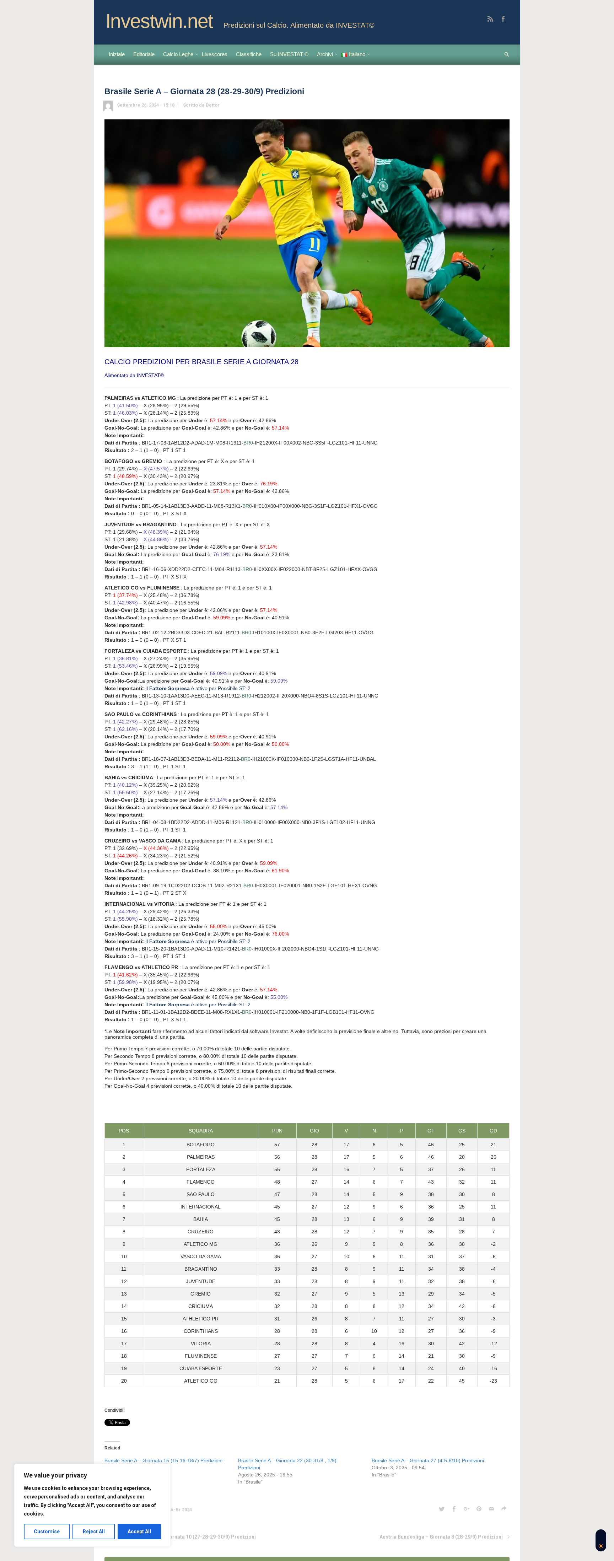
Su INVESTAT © (289, 54)
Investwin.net (159, 21)
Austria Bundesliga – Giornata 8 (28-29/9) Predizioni (441, 1537)
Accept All (139, 1531)
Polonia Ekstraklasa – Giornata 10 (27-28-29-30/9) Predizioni (183, 1537)
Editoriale (144, 54)
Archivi (325, 54)
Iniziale (117, 54)
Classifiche (249, 54)
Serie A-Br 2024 (174, 1509)
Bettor (213, 105)
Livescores (214, 54)
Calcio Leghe (178, 54)
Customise (47, 1531)
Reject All (94, 1531)
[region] (92, 1505)
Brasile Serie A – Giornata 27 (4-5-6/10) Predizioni (428, 1460)
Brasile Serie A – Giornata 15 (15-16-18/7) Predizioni (163, 1460)
